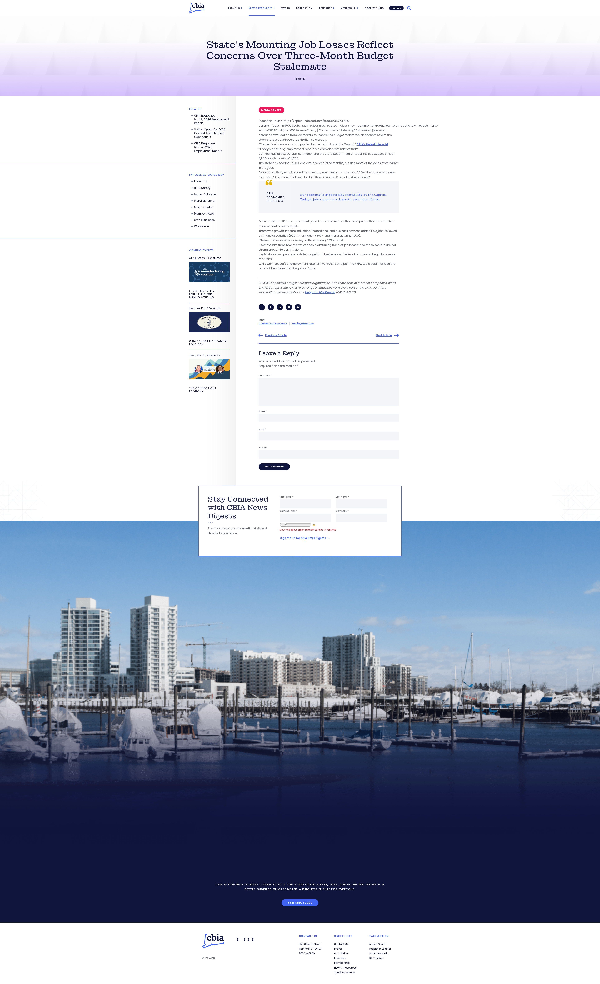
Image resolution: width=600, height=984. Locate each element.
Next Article (384, 335)
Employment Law (303, 323)
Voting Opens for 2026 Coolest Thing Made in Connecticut (209, 133)
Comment (265, 375)
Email (262, 429)
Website (263, 447)
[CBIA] (196, 8)
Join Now (396, 8)
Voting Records (378, 953)
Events (285, 8)
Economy (200, 181)
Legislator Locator (380, 949)
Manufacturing (204, 201)
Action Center (378, 944)
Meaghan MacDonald (320, 292)
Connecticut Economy (273, 323)
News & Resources (260, 8)
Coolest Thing (374, 8)
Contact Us (341, 944)
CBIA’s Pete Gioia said (372, 144)
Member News (204, 213)
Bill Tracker (376, 958)
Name (263, 411)
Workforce (201, 226)
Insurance (325, 8)
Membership (348, 8)
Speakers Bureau (344, 972)
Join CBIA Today (300, 902)
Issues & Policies (205, 194)
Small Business (204, 220)
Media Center (203, 207)
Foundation (304, 8)
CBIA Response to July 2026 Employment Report (211, 119)
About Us (234, 8)
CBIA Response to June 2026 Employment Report (208, 147)
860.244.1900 (307, 953)
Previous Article (276, 335)
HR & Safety (202, 188)
